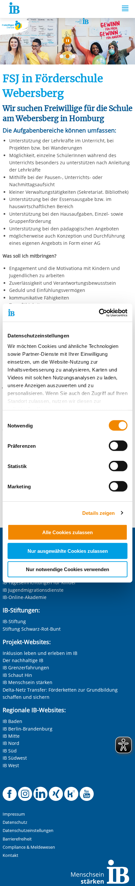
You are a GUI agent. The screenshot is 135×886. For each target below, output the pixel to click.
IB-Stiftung (14, 621)
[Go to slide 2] (69, 57)
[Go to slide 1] (63, 57)
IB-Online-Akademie (25, 597)
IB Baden (12, 721)
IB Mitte (11, 736)
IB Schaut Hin (17, 675)
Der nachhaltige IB (23, 660)
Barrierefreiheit (17, 839)
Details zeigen (98, 512)
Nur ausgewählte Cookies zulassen (68, 550)
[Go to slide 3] (74, 57)
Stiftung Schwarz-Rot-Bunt (32, 629)
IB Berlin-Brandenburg (27, 729)
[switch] (118, 446)
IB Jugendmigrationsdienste (33, 590)
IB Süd (10, 751)
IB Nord (11, 743)
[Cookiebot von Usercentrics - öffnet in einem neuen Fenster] (98, 312)
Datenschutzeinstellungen (28, 830)
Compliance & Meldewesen (29, 847)
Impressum (14, 814)
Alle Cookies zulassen (67, 532)
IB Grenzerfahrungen (26, 667)
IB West (11, 765)
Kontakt (10, 855)
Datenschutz (15, 822)
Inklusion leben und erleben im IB (40, 653)
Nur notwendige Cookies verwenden (67, 569)
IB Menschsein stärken (27, 682)
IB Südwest (15, 758)
